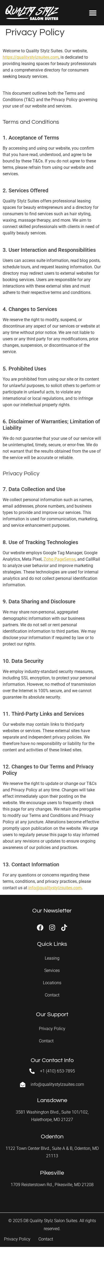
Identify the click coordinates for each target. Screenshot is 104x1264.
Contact (52, 995)
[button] (93, 13)
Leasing (52, 958)
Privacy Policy (52, 1028)
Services (52, 970)
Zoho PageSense (59, 559)
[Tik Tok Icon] (64, 927)
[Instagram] (52, 927)
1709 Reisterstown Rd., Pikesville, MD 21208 (52, 1184)
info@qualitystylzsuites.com (55, 887)
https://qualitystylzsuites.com (31, 57)
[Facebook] (40, 927)
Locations (52, 982)
